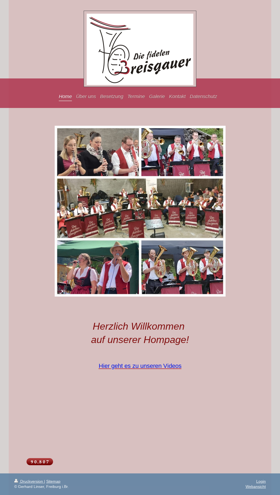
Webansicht (256, 486)
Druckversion (31, 481)
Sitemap (53, 481)
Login (261, 481)
